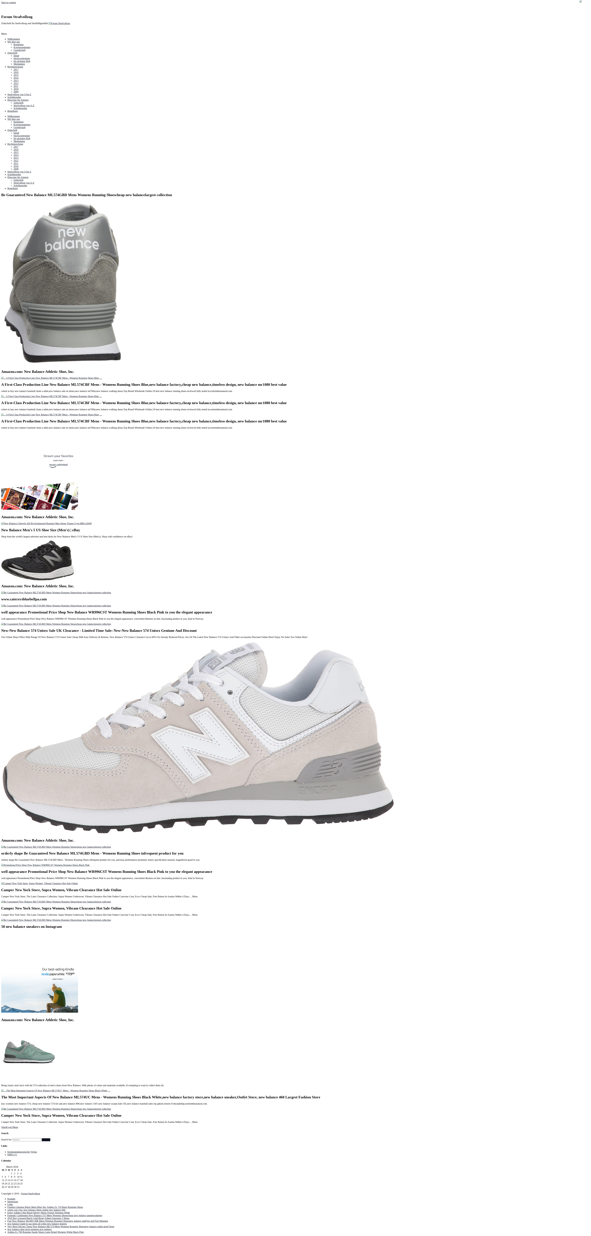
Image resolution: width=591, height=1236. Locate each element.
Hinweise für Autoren (17, 100)
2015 (16, 75)
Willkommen (13, 39)
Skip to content (8, 2)
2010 (16, 89)
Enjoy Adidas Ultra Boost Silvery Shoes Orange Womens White (38, 1212)
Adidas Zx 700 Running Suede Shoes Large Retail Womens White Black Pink (45, 1232)
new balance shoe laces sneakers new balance (29, 1229)
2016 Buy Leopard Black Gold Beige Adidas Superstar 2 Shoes (38, 1218)
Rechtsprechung (15, 66)
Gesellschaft (19, 50)
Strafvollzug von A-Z (24, 105)
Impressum (12, 1201)
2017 (16, 69)
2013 (16, 80)
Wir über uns (13, 41)
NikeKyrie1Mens (9, 1127)
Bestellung (12, 111)
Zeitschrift (12, 53)
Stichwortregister (22, 58)
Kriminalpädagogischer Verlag (22, 1152)
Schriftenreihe (14, 97)
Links (10, 1204)
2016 (16, 72)
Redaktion (19, 44)
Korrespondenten (22, 47)
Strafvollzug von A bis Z (19, 94)
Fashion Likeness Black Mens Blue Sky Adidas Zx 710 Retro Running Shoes (45, 1207)
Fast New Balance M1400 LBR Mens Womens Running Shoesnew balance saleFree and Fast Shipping (57, 1221)
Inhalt (16, 55)
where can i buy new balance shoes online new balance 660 (36, 1210)
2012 (16, 83)
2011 (16, 86)
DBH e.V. (12, 1154)
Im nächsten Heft (22, 61)
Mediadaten (19, 64)
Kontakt (11, 1199)
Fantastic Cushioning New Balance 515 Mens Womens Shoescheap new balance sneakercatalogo (54, 1215)
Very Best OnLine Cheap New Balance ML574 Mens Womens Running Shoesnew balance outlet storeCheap (60, 1226)
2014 (16, 78)
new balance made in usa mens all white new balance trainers (37, 1223)
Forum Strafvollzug (30, 1193)
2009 (16, 91)
